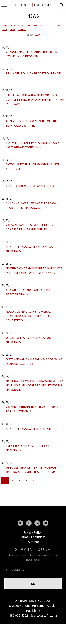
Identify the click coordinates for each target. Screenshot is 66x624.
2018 (20, 25)
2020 (35, 25)
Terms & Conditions (32, 537)
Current (22, 29)
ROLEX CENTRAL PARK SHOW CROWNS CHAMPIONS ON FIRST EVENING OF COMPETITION (30, 316)
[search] (62, 5)
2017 (12, 25)
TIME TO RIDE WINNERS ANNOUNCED (30, 186)
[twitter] (20, 523)
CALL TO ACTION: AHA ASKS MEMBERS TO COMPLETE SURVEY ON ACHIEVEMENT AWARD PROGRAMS (35, 99)
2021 (43, 25)
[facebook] (29, 523)
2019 (27, 25)
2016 (4, 25)
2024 (4, 29)
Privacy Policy (32, 532)
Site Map (34, 542)
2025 (12, 29)
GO (33, 584)
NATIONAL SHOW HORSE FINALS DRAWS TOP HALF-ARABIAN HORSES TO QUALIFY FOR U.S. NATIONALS (34, 385)
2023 (58, 25)
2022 (51, 25)
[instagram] (37, 523)
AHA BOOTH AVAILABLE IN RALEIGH (28, 428)
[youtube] (45, 523)
